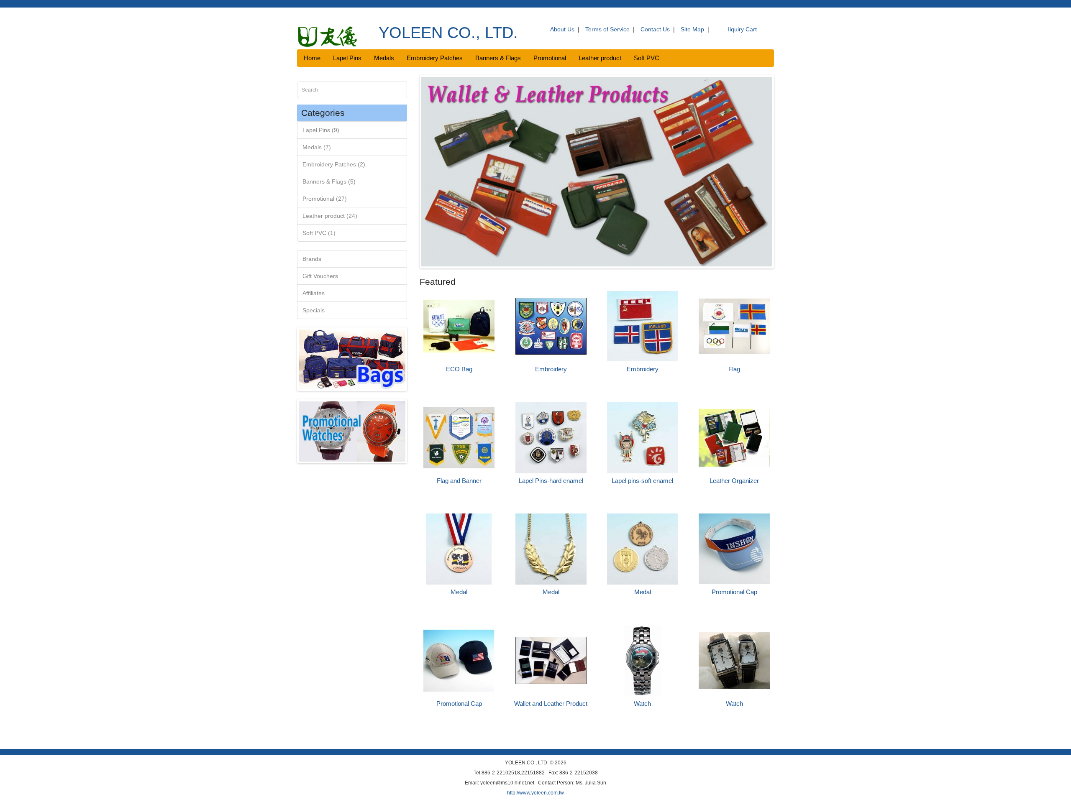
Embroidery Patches (435, 57)
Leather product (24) (329, 215)
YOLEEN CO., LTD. (448, 32)
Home (312, 57)
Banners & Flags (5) (329, 181)
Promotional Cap (734, 591)
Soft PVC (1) (319, 233)
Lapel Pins (347, 57)
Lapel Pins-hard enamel (551, 480)
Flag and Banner (459, 480)
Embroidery (551, 369)
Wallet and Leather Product (550, 703)
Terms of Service (607, 29)
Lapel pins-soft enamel (642, 480)
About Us (562, 29)
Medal (459, 591)
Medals (384, 57)
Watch (642, 703)
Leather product (600, 57)
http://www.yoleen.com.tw (535, 793)
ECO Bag (459, 369)
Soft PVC (646, 57)
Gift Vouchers (320, 276)
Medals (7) (316, 147)
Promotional (549, 57)
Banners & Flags (498, 57)
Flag (734, 369)
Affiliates (313, 293)
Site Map (692, 29)
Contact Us (655, 29)
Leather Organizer (734, 480)
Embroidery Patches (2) (333, 164)
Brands (311, 258)
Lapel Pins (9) (320, 130)
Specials (313, 310)
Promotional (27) (324, 198)
